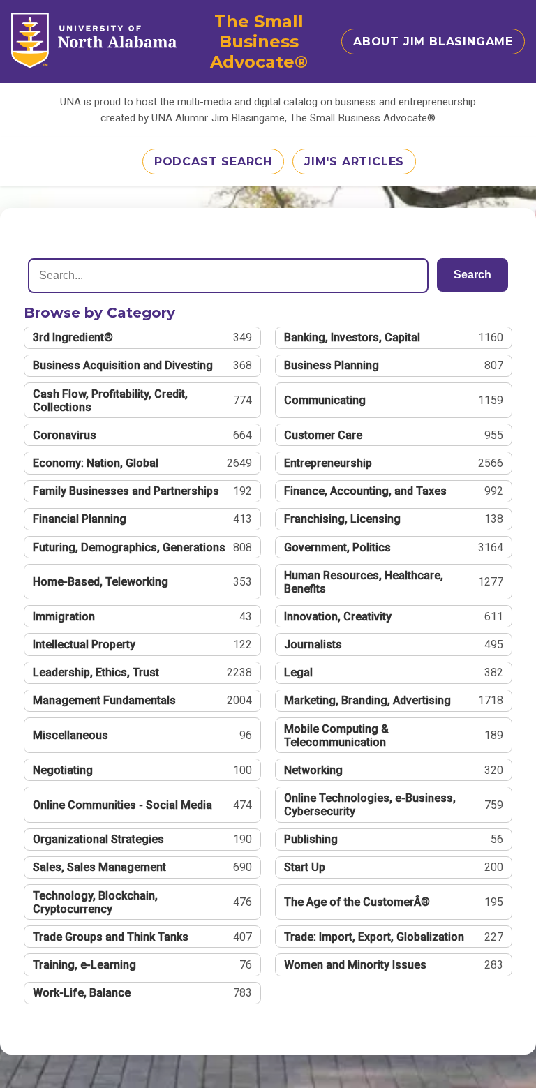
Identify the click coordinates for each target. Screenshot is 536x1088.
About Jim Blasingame (433, 41)
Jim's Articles (354, 161)
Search (472, 275)
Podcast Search (213, 161)
